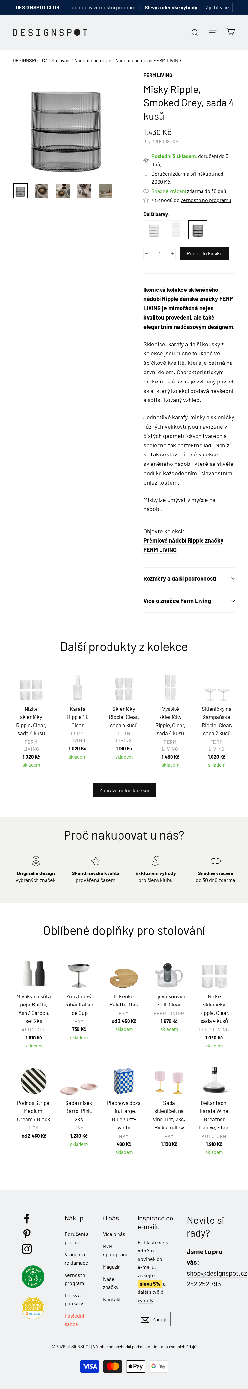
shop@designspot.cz (217, 1273)
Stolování (60, 60)
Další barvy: (156, 214)
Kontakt (112, 1299)
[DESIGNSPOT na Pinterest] (27, 1234)
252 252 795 (204, 1284)
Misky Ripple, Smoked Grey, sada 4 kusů (198, 230)
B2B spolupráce (115, 1250)
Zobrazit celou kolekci (124, 790)
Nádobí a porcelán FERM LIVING (148, 60)
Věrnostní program (75, 1279)
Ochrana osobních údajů (174, 1346)
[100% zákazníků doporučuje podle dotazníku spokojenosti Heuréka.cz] (34, 1317)
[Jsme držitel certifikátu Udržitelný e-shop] (34, 1286)
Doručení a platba (76, 1238)
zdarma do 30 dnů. (189, 191)
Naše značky (110, 1283)
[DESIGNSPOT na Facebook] (27, 1218)
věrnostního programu (206, 200)
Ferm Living (157, 75)
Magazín (112, 1266)
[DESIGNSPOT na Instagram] (27, 1249)
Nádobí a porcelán (92, 60)
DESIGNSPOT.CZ (30, 60)
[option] (66, 124)
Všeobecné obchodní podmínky (121, 1346)
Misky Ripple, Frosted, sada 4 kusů (176, 230)
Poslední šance (74, 1319)
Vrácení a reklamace (76, 1258)
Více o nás (114, 1234)
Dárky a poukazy (74, 1299)
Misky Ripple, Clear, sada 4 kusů (154, 230)
